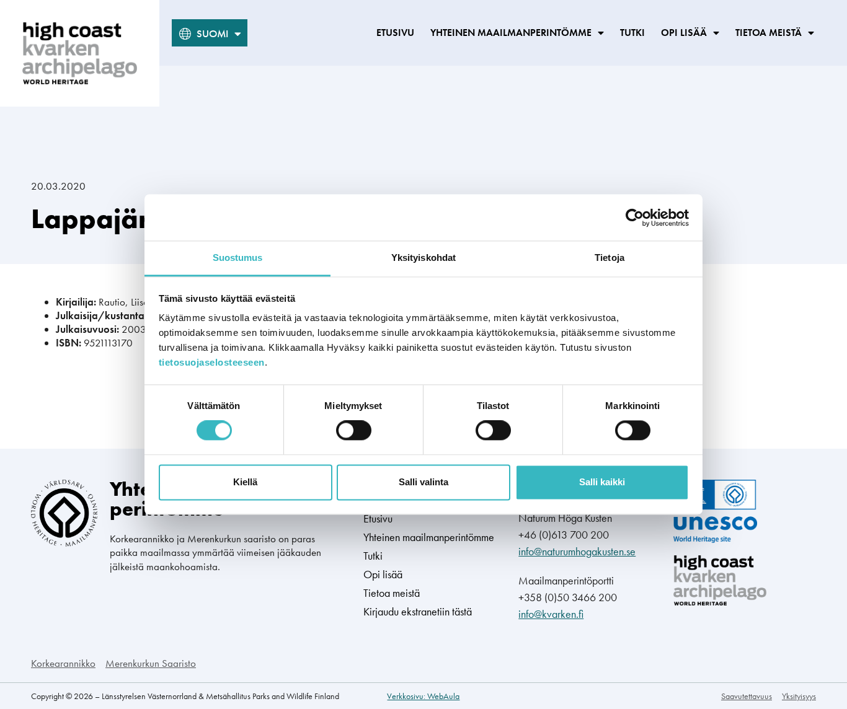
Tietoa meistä (768, 32)
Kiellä (245, 482)
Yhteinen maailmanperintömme (511, 32)
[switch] (353, 431)
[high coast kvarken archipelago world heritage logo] (79, 53)
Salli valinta (423, 482)
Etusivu (395, 32)
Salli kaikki (602, 482)
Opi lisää (684, 32)
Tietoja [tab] (609, 257)
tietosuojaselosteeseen (212, 362)
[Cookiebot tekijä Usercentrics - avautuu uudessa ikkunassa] (634, 217)
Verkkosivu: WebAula (423, 696)
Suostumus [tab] (238, 257)
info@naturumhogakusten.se (577, 551)
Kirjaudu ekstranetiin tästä (417, 611)
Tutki (632, 32)
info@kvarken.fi (550, 614)
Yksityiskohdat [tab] (423, 257)
